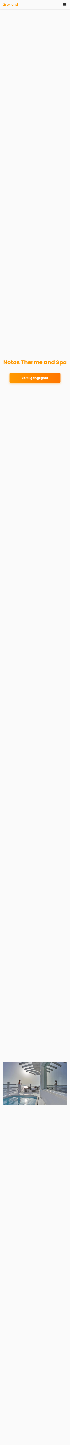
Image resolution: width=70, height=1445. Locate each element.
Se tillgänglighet (35, 378)
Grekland (10, 4)
